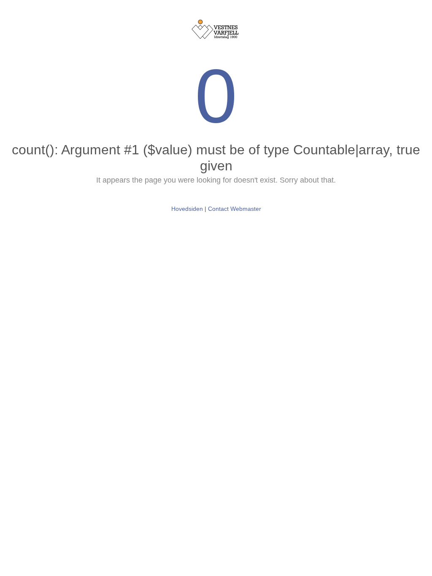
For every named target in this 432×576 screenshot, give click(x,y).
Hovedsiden (187, 208)
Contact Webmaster (234, 208)
